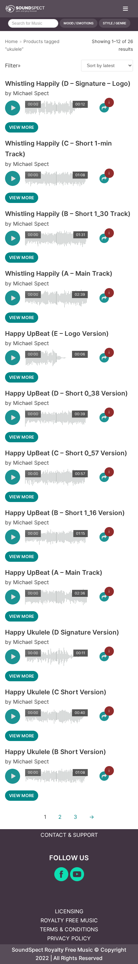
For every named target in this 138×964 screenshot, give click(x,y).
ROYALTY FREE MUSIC (69, 920)
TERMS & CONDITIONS (69, 929)
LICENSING (69, 911)
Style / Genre (114, 23)
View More (21, 127)
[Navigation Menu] (125, 8)
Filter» (13, 65)
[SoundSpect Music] (25, 9)
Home (11, 41)
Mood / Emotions (78, 23)
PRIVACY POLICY (69, 938)
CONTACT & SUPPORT (69, 834)
